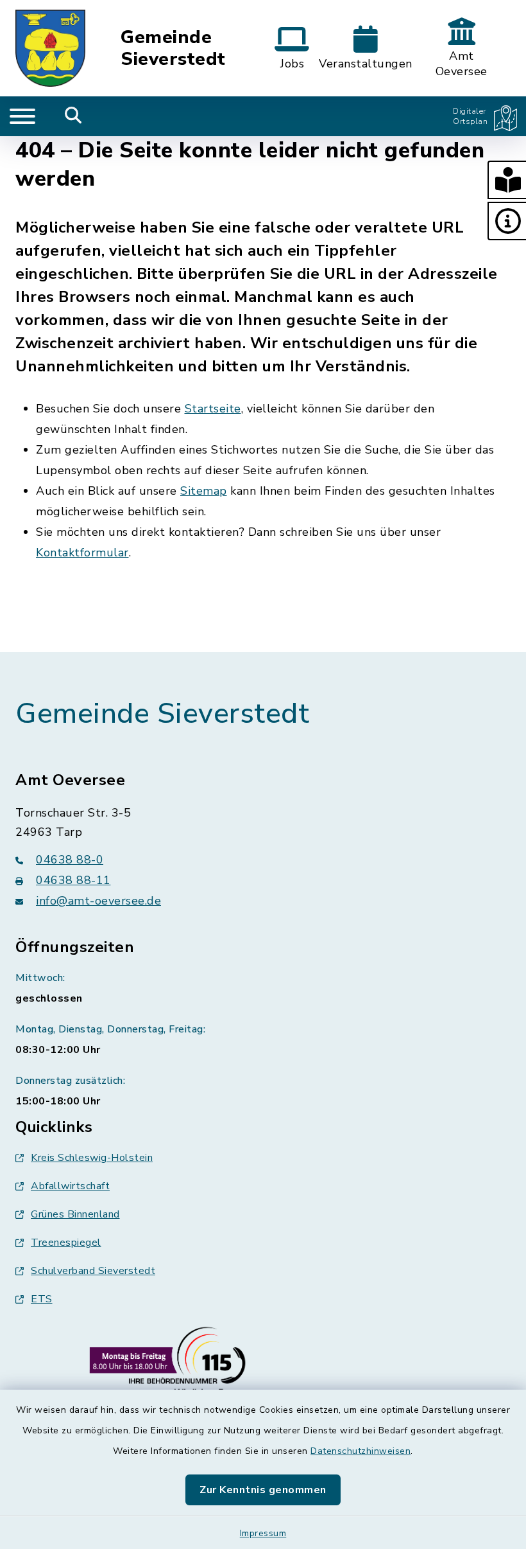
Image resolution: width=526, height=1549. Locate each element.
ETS (42, 1299)
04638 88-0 (69, 859)
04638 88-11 (73, 880)
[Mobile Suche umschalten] (73, 116)
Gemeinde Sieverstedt (173, 48)
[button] (507, 180)
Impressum (263, 1533)
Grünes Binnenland (75, 1214)
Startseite (213, 408)
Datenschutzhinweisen (360, 1451)
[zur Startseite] (50, 48)
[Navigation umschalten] (22, 116)
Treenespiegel (66, 1242)
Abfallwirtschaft (70, 1186)
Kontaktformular (82, 552)
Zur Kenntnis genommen (263, 1490)
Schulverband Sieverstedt (93, 1271)
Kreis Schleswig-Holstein (92, 1158)
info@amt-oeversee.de (98, 900)
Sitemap (203, 491)
